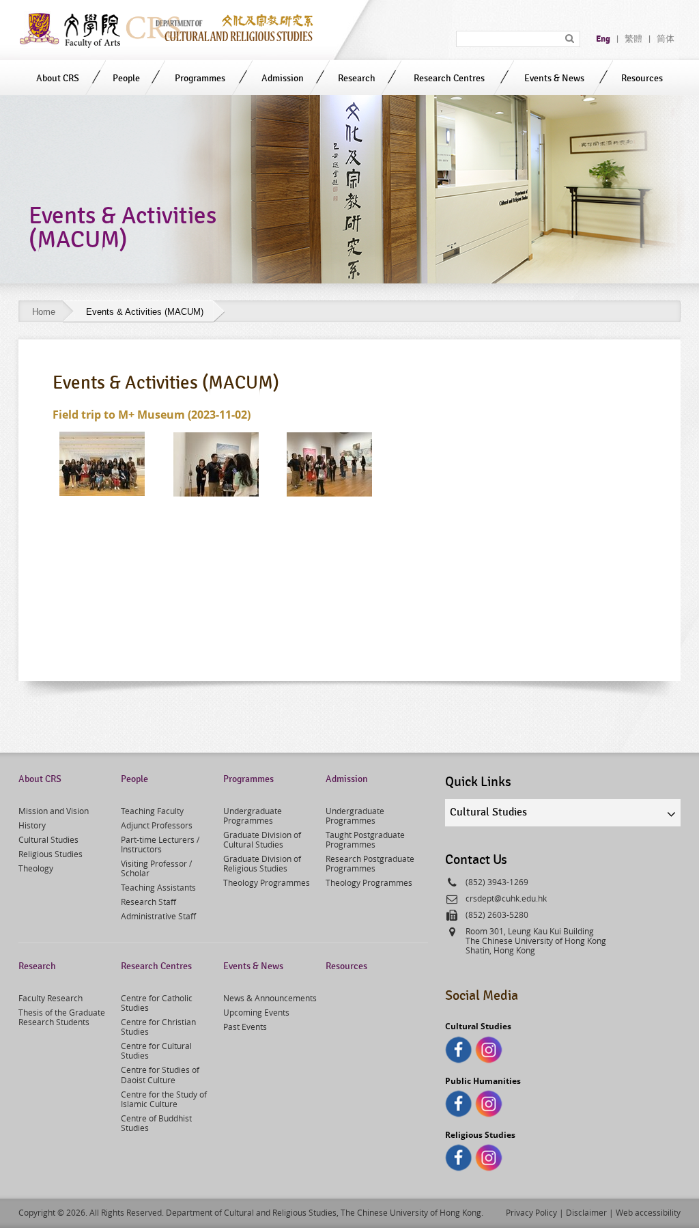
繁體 (633, 38)
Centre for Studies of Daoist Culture (160, 1074)
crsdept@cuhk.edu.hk (506, 898)
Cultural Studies (48, 839)
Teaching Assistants (158, 887)
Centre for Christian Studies (158, 1026)
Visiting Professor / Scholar (156, 868)
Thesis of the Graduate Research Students (61, 1017)
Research (356, 78)
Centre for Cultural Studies (156, 1050)
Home (43, 312)
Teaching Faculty (152, 810)
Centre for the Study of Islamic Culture (164, 1099)
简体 (665, 38)
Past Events (245, 1026)
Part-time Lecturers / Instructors (160, 844)
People (126, 78)
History (32, 825)
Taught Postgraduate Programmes (365, 839)
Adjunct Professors (156, 825)
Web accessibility (648, 1212)
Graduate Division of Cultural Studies (262, 839)
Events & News (554, 78)
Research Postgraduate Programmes (370, 863)
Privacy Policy (531, 1212)
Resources (642, 78)
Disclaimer (586, 1212)
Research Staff (148, 901)
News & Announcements (270, 997)
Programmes (200, 78)
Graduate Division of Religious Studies (262, 863)
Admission (282, 78)
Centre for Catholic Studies (156, 1002)
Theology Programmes (266, 882)
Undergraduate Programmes (252, 815)
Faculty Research (50, 997)
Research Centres (449, 78)
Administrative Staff (158, 915)
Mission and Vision (53, 810)
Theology (35, 868)
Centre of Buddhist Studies (156, 1123)
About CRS (57, 78)
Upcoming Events (256, 1012)
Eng (603, 38)
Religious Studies (50, 853)
